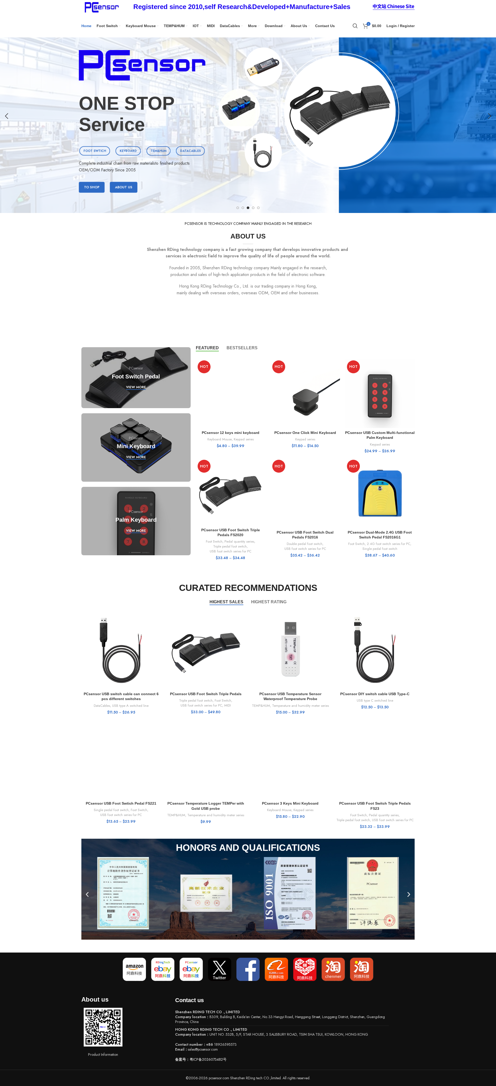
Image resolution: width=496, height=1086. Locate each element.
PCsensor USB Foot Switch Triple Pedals (206, 694)
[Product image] (230, 393)
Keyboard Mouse (219, 439)
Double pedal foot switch (304, 544)
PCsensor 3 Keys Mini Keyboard (290, 803)
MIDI (227, 705)
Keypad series (244, 439)
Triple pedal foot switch (230, 546)
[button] (87, 894)
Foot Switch (214, 541)
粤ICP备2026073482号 (208, 1059)
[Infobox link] (241, 7)
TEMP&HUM (261, 705)
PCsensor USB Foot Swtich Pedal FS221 (121, 803)
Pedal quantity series (239, 541)
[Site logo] (100, 6)
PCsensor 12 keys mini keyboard (230, 433)
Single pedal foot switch (379, 548)
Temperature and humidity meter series (300, 705)
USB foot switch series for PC (230, 551)
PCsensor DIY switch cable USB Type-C (374, 694)
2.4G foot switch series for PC (388, 544)
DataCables (102, 705)
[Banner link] (136, 377)
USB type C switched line (375, 700)
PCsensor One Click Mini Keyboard (305, 433)
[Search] (355, 26)
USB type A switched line (130, 705)
